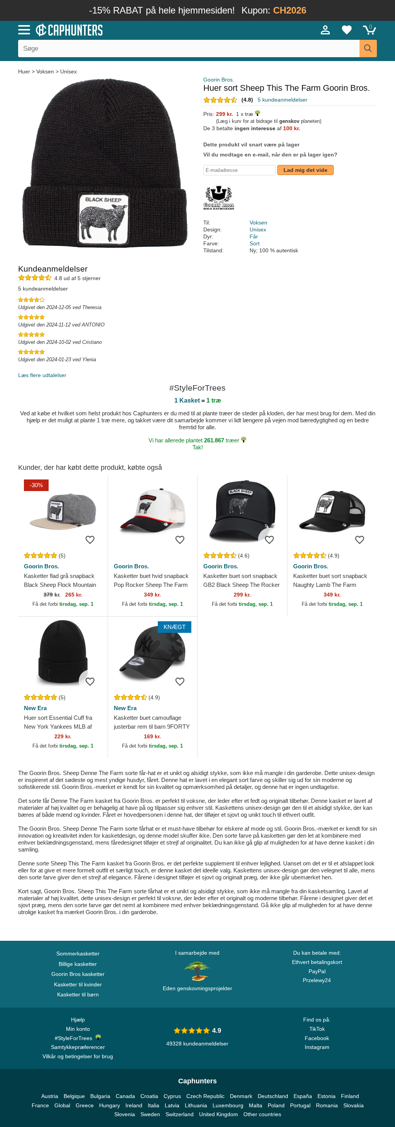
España (303, 1096)
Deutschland (273, 1096)
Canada (125, 1096)
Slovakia (353, 1105)
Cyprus (172, 1096)
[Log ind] (326, 30)
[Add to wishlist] (90, 539)
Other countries (262, 1114)
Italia (153, 1105)
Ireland (133, 1105)
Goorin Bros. (218, 79)
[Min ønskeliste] (347, 30)
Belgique (74, 1096)
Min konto (78, 1029)
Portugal (300, 1105)
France (40, 1105)
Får (254, 236)
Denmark (241, 1096)
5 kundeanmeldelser (282, 100)
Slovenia (124, 1114)
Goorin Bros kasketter (78, 974)
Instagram (317, 1047)
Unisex (68, 71)
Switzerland (179, 1114)
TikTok (317, 1029)
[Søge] (368, 48)
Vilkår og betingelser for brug (77, 1056)
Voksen (45, 71)
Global (62, 1105)
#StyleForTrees (75, 1038)
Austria (49, 1096)
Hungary (109, 1105)
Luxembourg (228, 1105)
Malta (255, 1105)
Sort (255, 243)
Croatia (149, 1096)
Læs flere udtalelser (42, 375)
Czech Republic (205, 1096)
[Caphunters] (120, 29)
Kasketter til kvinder (78, 984)
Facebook (317, 1038)
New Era (35, 708)
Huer (25, 71)
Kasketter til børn (78, 994)
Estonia (326, 1096)
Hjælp (78, 1020)
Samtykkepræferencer (78, 1047)
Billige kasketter (78, 964)
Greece (85, 1105)
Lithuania (196, 1105)
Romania (327, 1105)
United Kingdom (218, 1114)
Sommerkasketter (78, 953)
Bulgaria (100, 1096)
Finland (350, 1096)
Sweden (150, 1114)
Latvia (172, 1105)
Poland (276, 1105)
